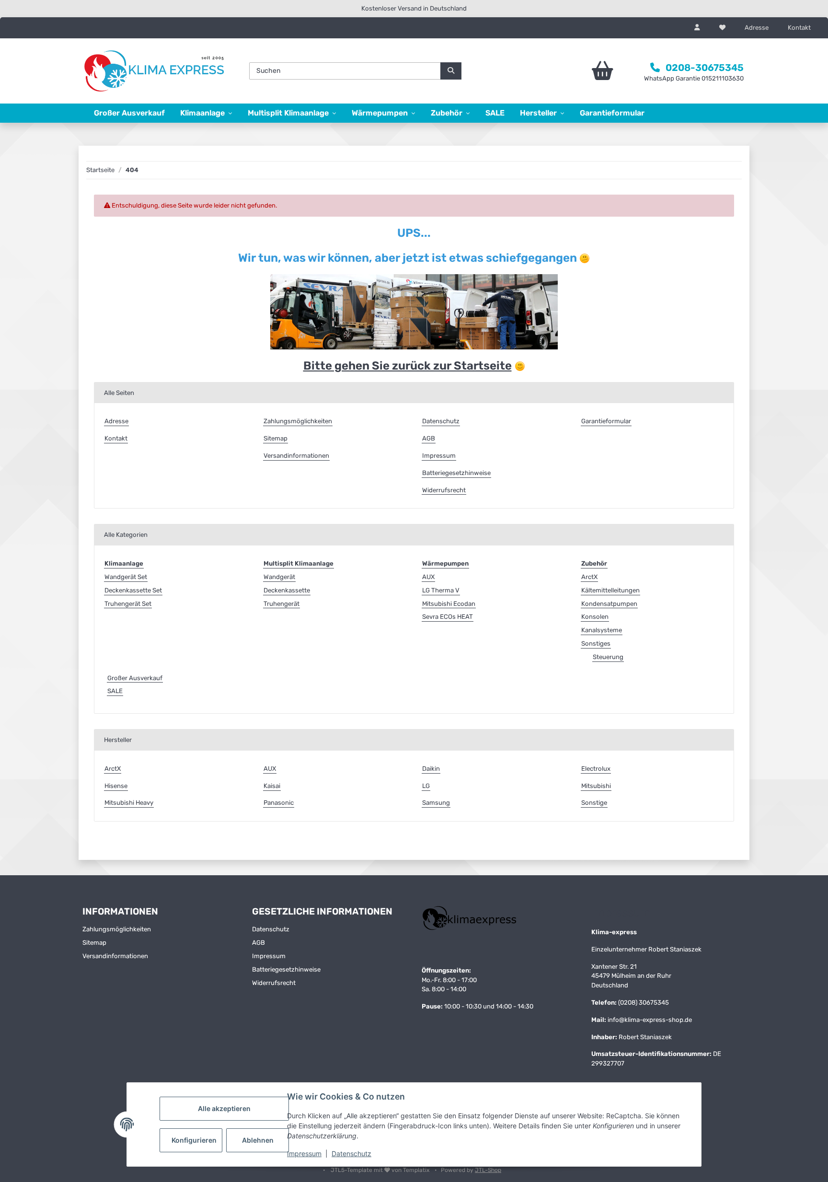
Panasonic (279, 802)
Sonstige (594, 802)
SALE (115, 691)
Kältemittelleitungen (610, 590)
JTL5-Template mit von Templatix (381, 1170)
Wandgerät (279, 576)
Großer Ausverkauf (134, 678)
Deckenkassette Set (133, 590)
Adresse (757, 27)
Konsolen (595, 616)
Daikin (431, 768)
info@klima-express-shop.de (650, 1019)
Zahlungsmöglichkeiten (298, 421)
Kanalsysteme (601, 630)
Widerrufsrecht (444, 490)
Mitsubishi (596, 785)
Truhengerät (281, 603)
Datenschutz (351, 1153)
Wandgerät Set (125, 576)
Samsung (436, 802)
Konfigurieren (194, 1140)
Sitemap (276, 438)
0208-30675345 (705, 67)
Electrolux (595, 768)
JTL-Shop (488, 1170)
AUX (428, 576)
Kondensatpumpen (609, 603)
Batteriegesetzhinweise (456, 472)
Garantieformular (612, 112)
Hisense (115, 785)
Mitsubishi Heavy (128, 802)
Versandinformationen (296, 455)
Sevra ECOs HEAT (447, 616)
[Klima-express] (155, 71)
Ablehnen (258, 1140)
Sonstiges (595, 643)
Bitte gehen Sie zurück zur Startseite (407, 365)
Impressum (304, 1153)
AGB (428, 438)
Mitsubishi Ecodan (448, 603)
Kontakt (799, 27)
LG (426, 785)
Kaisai (272, 785)
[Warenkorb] (575, 71)
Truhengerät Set (127, 603)
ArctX (589, 576)
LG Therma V (441, 590)
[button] (697, 27)
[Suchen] (450, 71)
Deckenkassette (287, 590)
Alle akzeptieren (224, 1108)
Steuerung (608, 657)
